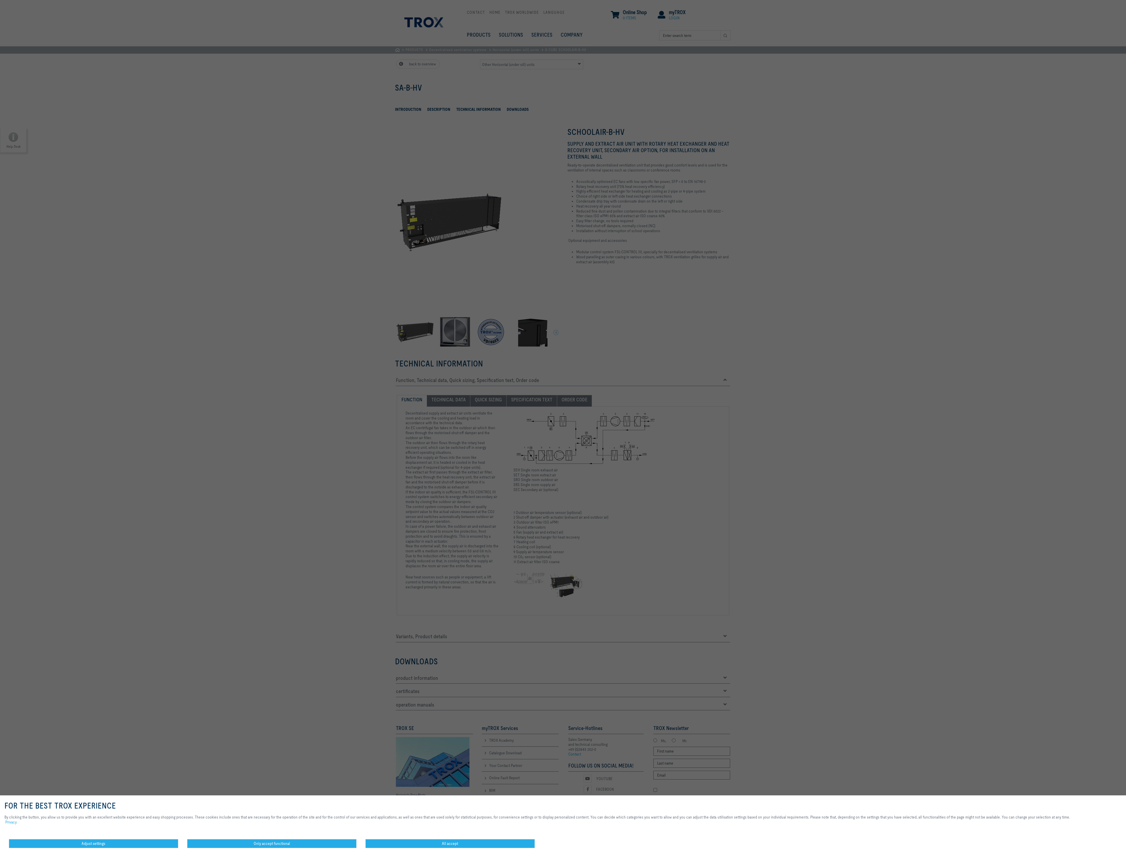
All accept (450, 843)
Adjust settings (93, 843)
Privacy (11, 822)
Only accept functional (272, 843)
